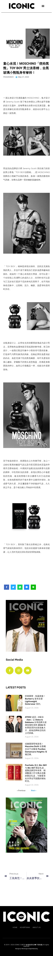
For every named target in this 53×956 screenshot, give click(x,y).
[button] (43, 6)
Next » (33, 790)
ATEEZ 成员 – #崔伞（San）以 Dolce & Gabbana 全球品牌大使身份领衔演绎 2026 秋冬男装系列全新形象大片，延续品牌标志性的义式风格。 (36, 725)
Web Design (24, 948)
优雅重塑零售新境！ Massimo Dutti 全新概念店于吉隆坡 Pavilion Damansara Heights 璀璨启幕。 (36, 749)
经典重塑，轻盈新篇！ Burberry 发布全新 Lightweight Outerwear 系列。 (35, 700)
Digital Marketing (33, 948)
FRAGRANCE (8, 77)
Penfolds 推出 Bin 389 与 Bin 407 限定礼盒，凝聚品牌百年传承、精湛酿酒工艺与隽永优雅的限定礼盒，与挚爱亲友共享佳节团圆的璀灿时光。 (36, 773)
